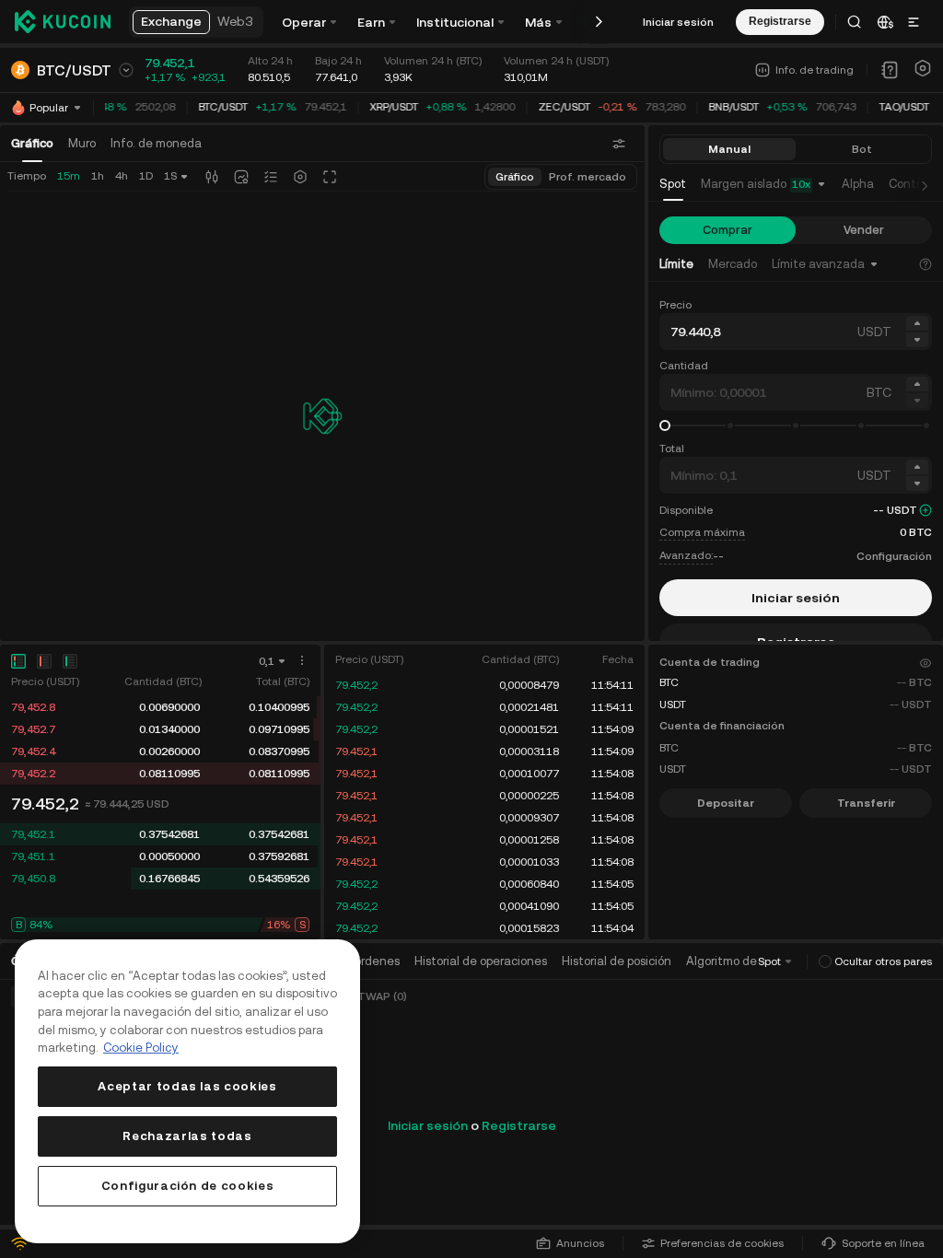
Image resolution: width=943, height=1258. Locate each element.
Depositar (725, 803)
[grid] (160, 740)
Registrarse (519, 1125)
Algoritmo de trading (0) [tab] (752, 961)
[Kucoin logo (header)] (63, 21)
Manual (729, 149)
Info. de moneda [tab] (156, 143)
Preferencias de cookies (722, 1243)
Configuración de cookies (187, 1186)
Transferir (866, 803)
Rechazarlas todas (186, 1136)
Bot (862, 149)
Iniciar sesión (678, 22)
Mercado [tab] (732, 264)
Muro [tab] (82, 143)
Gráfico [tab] (32, 143)
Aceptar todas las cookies (187, 1086)
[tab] (672, 184)
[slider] (664, 425)
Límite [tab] (676, 264)
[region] (187, 1091)
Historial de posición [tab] (616, 961)
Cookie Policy (141, 1047)
